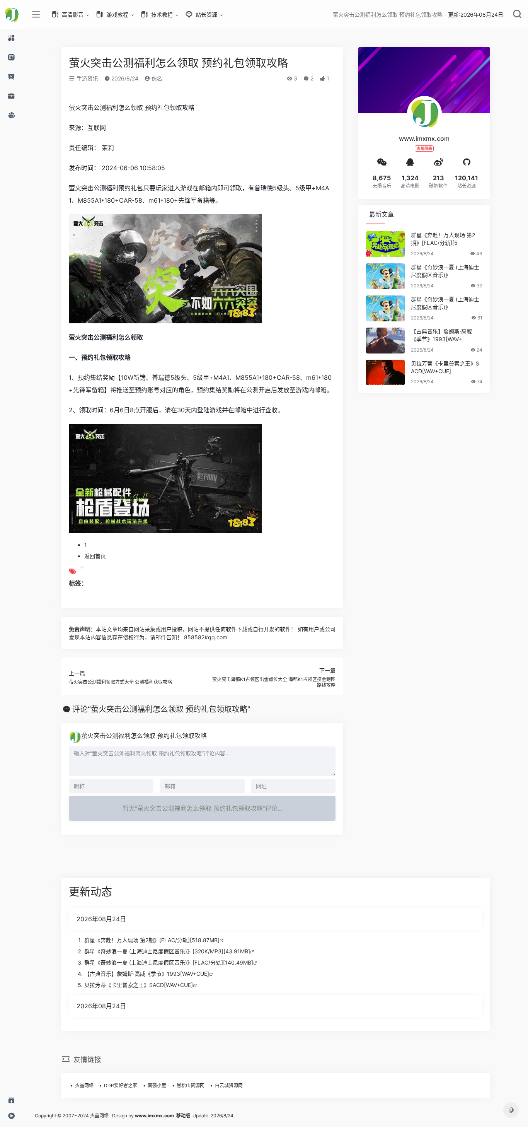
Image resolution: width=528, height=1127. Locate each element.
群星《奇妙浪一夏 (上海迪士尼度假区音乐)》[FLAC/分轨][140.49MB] (168, 962)
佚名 (156, 78)
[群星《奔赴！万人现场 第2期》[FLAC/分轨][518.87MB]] (385, 244)
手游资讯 (86, 78)
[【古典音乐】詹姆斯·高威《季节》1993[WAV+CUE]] (385, 340)
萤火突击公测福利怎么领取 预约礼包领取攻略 (144, 735)
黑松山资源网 (190, 1085)
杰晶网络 (84, 1085)
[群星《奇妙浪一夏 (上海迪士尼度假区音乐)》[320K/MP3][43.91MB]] (385, 276)
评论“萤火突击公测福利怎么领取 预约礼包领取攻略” (161, 709)
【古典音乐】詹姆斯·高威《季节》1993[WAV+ (441, 335)
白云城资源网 (229, 1085)
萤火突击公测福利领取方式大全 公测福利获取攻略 (120, 682)
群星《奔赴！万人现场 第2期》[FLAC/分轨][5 (443, 239)
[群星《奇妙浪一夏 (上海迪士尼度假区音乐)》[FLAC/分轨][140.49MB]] (385, 308)
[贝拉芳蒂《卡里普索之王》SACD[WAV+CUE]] (385, 373)
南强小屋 (157, 1085)
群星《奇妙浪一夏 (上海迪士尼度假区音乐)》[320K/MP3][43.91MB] (167, 951)
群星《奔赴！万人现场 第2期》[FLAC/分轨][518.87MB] (152, 940)
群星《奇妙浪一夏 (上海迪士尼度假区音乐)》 (445, 271)
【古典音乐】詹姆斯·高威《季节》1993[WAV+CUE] (146, 973)
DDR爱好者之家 (120, 1085)
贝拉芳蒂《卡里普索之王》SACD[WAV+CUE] (445, 367)
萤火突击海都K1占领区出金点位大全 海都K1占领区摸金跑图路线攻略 (274, 682)
